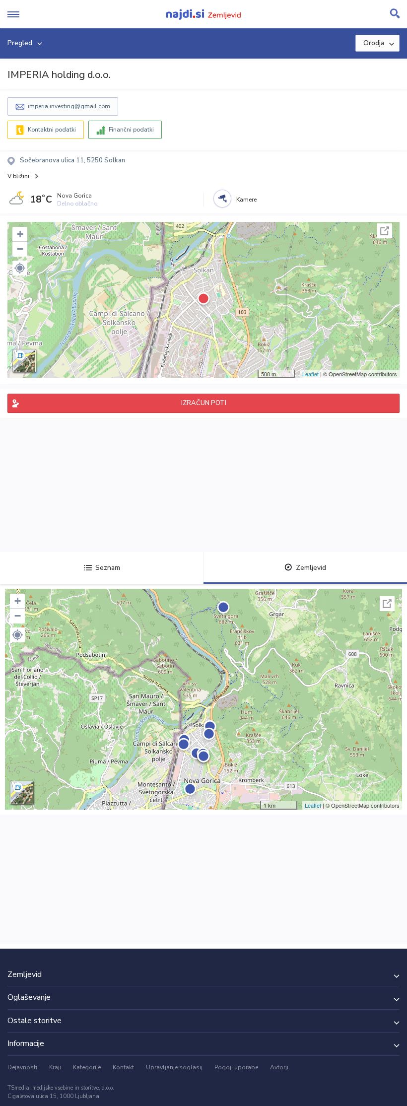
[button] (19, 268)
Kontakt (123, 1067)
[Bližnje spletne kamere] (222, 198)
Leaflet (310, 374)
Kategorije (87, 1067)
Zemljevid (311, 567)
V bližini (18, 176)
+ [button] (20, 234)
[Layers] (24, 361)
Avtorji (279, 1067)
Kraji (55, 1067)
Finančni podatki (131, 130)
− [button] (20, 249)
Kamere (246, 200)
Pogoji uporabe (236, 1067)
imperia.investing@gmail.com (69, 106)
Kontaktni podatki (52, 130)
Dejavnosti (22, 1067)
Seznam (107, 567)
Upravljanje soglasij (174, 1067)
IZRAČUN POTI (203, 403)
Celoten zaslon (384, 230)
